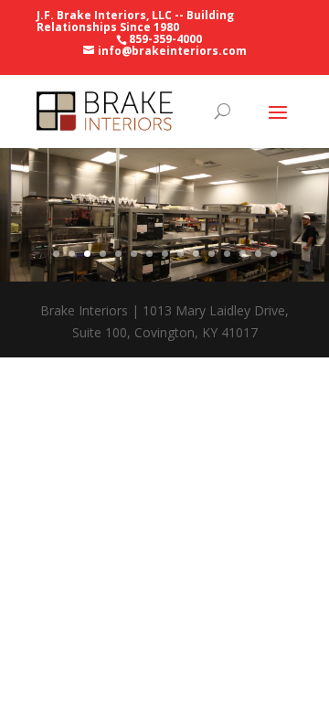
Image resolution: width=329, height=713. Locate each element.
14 (258, 253)
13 (242, 253)
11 (211, 253)
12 (227, 253)
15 (274, 253)
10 (196, 253)
